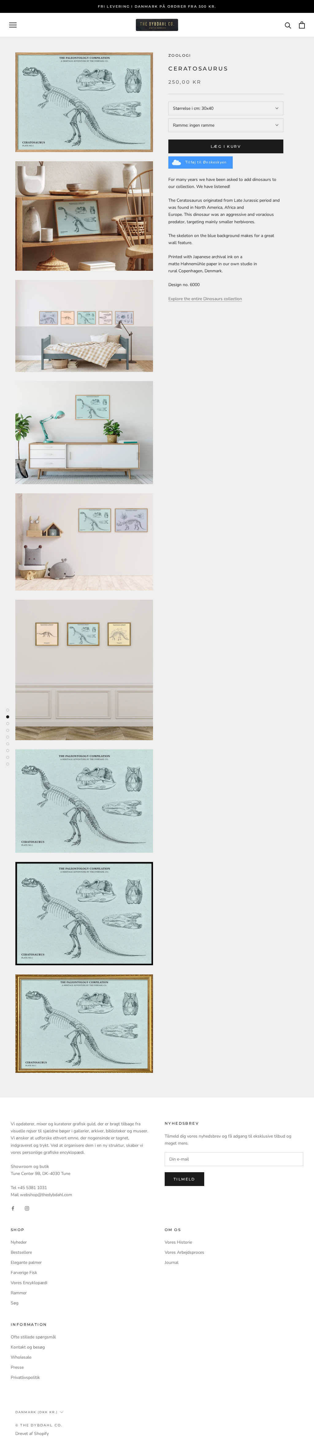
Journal (171, 1262)
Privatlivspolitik (25, 1377)
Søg (14, 1303)
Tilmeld (184, 1179)
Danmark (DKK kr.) (36, 1412)
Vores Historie (178, 1242)
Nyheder (19, 1242)
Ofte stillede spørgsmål (33, 1337)
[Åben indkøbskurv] (302, 25)
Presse (17, 1367)
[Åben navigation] (13, 25)
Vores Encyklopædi (29, 1283)
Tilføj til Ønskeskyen (206, 162)
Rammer (19, 1293)
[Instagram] (27, 1207)
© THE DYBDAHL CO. (39, 1425)
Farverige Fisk (24, 1273)
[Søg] (288, 25)
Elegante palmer (26, 1262)
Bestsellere (21, 1252)
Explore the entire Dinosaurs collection (205, 299)
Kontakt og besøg (28, 1347)
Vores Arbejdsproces (184, 1252)
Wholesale (21, 1357)
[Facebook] (13, 1207)
